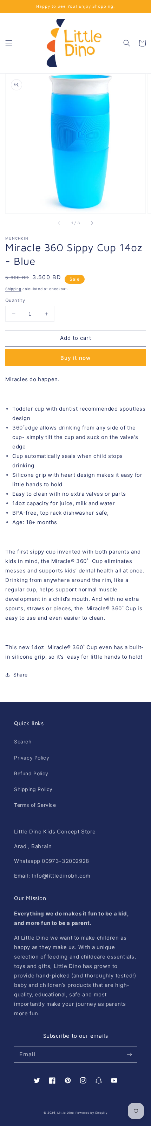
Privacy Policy (31, 758)
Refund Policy (31, 773)
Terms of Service (35, 805)
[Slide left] (59, 223)
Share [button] (20, 675)
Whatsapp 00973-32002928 (51, 861)
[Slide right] (91, 223)
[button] (9, 43)
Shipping (13, 289)
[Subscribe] (129, 1054)
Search (23, 741)
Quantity (15, 300)
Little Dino (65, 1112)
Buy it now (75, 358)
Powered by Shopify (92, 1112)
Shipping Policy (33, 789)
